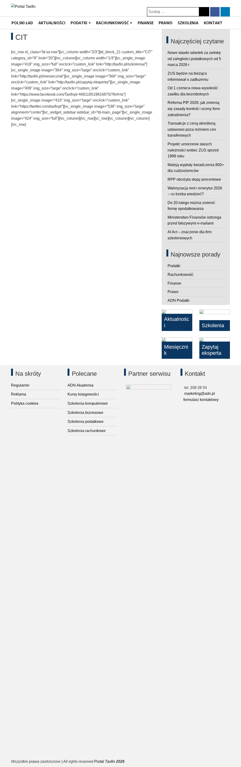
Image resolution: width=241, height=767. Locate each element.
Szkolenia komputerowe (88, 403)
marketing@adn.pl (199, 394)
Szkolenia (188, 22)
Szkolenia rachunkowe (87, 431)
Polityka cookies (24, 403)
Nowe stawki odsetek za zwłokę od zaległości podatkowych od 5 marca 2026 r (194, 59)
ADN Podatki (178, 300)
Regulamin (20, 385)
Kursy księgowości (83, 394)
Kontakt (213, 22)
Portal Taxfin (104, 761)
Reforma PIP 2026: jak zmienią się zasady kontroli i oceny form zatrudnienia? (194, 109)
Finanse (145, 22)
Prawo (166, 22)
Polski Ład (22, 22)
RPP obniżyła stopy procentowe (194, 179)
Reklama (18, 394)
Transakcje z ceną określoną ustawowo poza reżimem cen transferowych (192, 129)
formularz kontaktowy (201, 400)
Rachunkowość (112, 22)
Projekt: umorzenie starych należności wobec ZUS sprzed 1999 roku (193, 150)
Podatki (79, 22)
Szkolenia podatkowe (86, 422)
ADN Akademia (80, 385)
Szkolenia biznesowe (85, 413)
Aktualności (51, 22)
